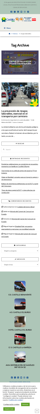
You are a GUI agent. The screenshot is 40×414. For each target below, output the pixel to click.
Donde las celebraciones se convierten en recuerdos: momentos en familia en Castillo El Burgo (19, 165)
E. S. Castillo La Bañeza (20, 347)
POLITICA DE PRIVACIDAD (16, 5)
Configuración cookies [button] (11, 404)
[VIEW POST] (20, 94)
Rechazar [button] (25, 404)
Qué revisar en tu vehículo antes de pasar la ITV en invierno (19, 172)
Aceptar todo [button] (9, 409)
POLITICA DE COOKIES (24, 2)
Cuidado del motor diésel (25, 207)
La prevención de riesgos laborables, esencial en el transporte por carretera (14, 114)
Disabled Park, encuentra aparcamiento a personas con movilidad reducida (18, 227)
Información (6, 120)
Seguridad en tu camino (17, 120)
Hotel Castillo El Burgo (20, 330)
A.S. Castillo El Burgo (20, 312)
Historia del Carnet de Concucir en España (17, 212)
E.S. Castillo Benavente (20, 295)
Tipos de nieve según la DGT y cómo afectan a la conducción (18, 191)
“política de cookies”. (16, 400)
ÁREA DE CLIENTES (30, 5)
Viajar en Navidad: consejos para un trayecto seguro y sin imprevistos (19, 178)
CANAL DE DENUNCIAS (20, 7)
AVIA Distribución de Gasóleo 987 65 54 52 (20, 366)
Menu (9, 28)
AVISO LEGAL (26, 382)
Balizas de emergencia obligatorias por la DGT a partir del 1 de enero (19, 185)
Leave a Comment (18, 122)
